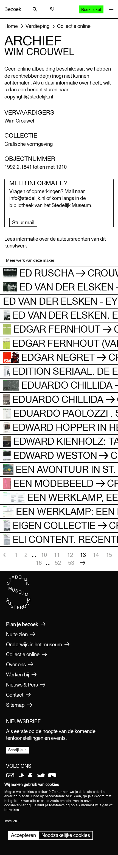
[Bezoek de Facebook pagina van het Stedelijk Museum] (30, 777)
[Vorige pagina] (5, 555)
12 (70, 555)
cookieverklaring (17, 805)
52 (58, 563)
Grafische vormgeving (28, 144)
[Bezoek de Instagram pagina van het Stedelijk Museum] (10, 777)
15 (109, 555)
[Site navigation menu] (110, 9)
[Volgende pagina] (82, 563)
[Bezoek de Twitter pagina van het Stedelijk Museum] (41, 777)
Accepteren (23, 835)
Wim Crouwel (19, 121)
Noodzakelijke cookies (65, 835)
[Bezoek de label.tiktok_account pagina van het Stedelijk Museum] (21, 777)
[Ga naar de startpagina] (18, 608)
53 (71, 563)
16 (39, 563)
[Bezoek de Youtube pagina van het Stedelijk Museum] (52, 777)
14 (96, 555)
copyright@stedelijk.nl (28, 97)
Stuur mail (23, 222)
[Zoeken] (35, 9)
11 (57, 555)
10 (44, 555)
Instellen (10, 821)
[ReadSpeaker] (52, 9)
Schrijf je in (17, 750)
